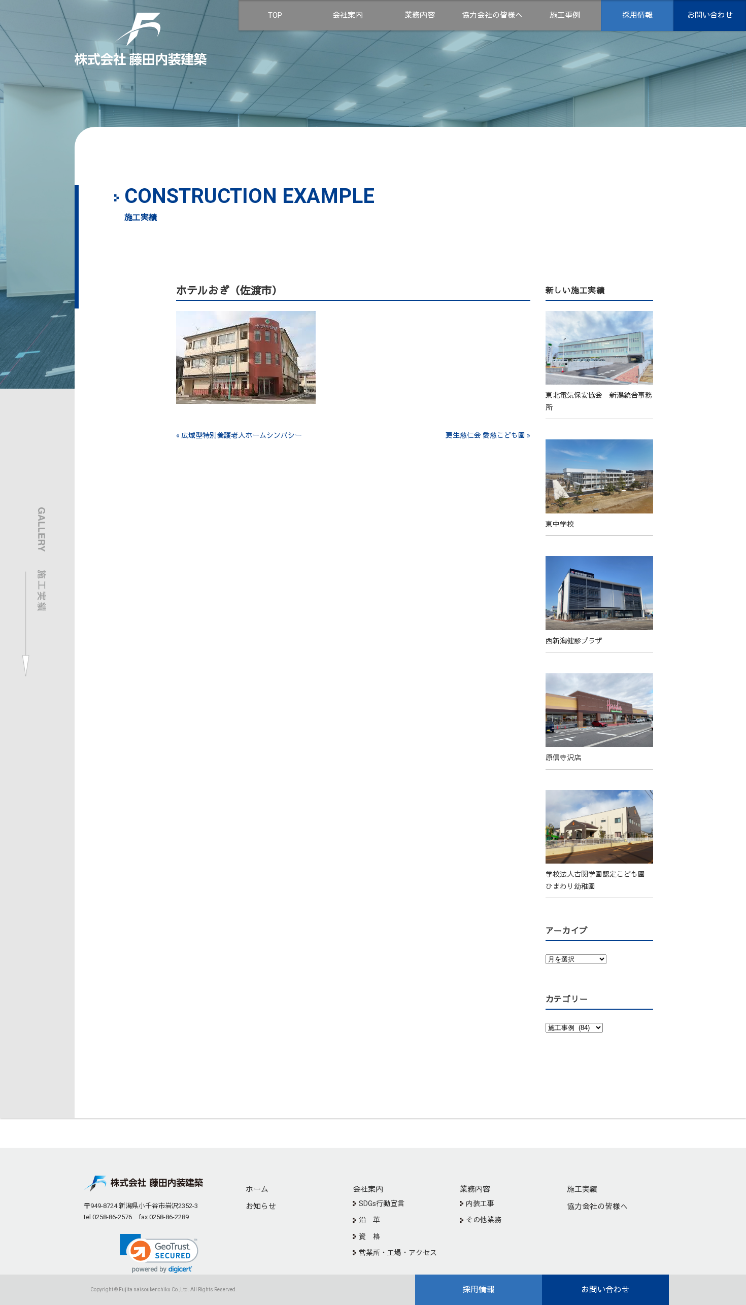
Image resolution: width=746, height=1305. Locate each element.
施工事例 (565, 15)
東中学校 (560, 524)
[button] (159, 1253)
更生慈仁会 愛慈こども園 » (488, 435)
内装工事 (480, 1203)
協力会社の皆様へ (492, 15)
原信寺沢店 (563, 757)
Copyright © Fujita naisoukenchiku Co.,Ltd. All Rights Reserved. (163, 1289)
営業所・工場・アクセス (398, 1253)
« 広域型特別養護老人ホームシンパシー (239, 435)
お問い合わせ (710, 15)
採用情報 (637, 15)
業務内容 (419, 15)
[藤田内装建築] (141, 22)
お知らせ (261, 1206)
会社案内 (347, 15)
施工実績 (582, 1189)
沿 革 (369, 1220)
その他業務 (483, 1220)
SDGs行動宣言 (381, 1203)
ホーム (257, 1189)
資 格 (369, 1236)
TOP (275, 15)
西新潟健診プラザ (574, 641)
